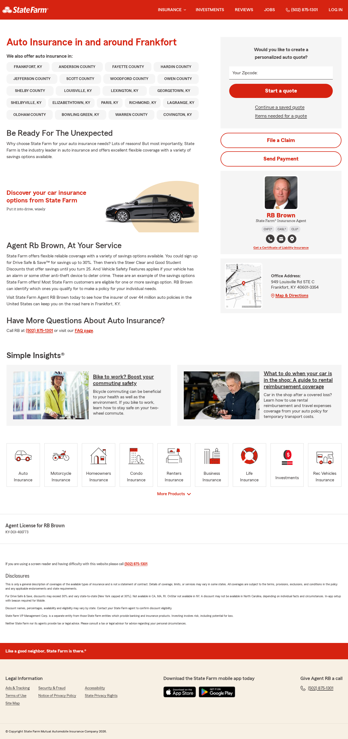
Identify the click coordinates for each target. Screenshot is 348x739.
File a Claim (281, 140)
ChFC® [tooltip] (268, 229)
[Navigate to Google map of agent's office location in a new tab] (292, 239)
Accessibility (95, 688)
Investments (210, 10)
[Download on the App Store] (179, 691)
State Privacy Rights (101, 696)
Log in (336, 10)
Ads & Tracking (17, 688)
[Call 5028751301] (270, 239)
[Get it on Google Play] (217, 691)
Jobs (269, 10)
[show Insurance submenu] (184, 10)
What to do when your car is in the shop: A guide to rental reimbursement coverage (298, 380)
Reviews (244, 10)
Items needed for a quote (281, 115)
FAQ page (84, 330)
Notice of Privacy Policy (57, 696)
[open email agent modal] (281, 240)
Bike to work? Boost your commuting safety (123, 380)
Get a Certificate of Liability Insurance (281, 247)
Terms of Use (15, 696)
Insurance (170, 10)
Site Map (12, 703)
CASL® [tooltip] (282, 229)
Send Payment (281, 159)
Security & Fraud (52, 688)
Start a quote (281, 91)
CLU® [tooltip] (294, 229)
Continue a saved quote (279, 107)
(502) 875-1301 (304, 10)
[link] (25, 9)
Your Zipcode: (245, 73)
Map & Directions (291, 295)
